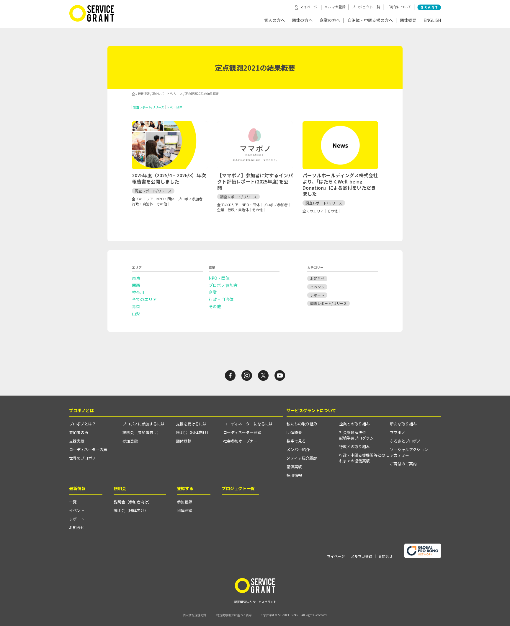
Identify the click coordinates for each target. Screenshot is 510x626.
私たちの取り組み (302, 424)
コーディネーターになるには (248, 424)
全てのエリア (144, 299)
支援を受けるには (191, 424)
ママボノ (397, 432)
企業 (213, 292)
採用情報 (294, 475)
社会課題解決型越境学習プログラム (356, 435)
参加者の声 (78, 432)
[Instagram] (246, 375)
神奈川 (138, 292)
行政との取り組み (354, 446)
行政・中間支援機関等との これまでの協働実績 (364, 458)
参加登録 (130, 441)
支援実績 (76, 441)
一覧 (73, 502)
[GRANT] (429, 7)
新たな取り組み (403, 424)
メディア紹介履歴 (302, 458)
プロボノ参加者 (223, 285)
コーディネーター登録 (242, 432)
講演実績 (294, 466)
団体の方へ (302, 20)
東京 (136, 278)
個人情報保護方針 (194, 615)
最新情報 (144, 93)
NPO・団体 (174, 107)
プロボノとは (81, 410)
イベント (317, 286)
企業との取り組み (354, 424)
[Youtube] (279, 375)
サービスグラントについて (311, 410)
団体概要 (408, 20)
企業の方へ (330, 20)
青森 (136, 306)
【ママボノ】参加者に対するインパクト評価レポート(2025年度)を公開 (255, 181)
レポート (317, 294)
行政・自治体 (221, 299)
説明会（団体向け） (193, 432)
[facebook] (230, 375)
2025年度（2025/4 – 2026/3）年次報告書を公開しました (169, 178)
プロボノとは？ (82, 424)
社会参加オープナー (240, 441)
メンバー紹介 (298, 449)
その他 (215, 306)
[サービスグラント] (92, 20)
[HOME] (133, 93)
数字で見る (296, 441)
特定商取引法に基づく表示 (234, 615)
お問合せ (385, 556)
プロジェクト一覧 (366, 7)
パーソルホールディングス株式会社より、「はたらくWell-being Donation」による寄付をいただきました (340, 184)
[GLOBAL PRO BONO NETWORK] (422, 551)
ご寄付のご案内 (403, 463)
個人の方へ (274, 20)
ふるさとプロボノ (405, 441)
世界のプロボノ (82, 458)
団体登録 (183, 441)
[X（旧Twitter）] (263, 375)
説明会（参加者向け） (141, 432)
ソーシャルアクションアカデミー (409, 452)
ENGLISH (432, 20)
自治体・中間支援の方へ (370, 20)
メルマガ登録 (335, 7)
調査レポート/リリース (167, 93)
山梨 (136, 313)
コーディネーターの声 (88, 449)
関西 (136, 285)
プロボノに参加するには (143, 424)
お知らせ (317, 278)
